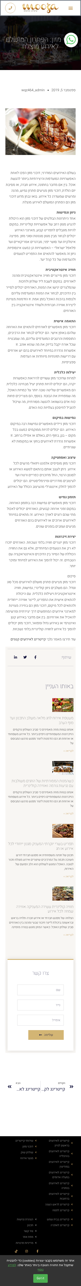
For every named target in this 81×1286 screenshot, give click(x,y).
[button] (70, 8)
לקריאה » (68, 751)
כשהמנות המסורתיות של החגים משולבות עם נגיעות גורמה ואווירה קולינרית (42, 783)
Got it (40, 1278)
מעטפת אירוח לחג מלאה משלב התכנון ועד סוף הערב (41, 720)
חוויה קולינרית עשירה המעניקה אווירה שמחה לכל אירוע (44, 909)
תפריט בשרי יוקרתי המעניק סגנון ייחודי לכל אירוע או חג (40, 846)
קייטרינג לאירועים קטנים (28, 639)
